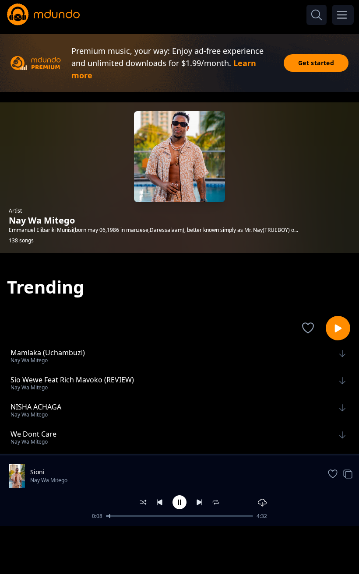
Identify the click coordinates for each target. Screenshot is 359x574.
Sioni (37, 472)
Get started (316, 63)
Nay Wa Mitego (48, 480)
